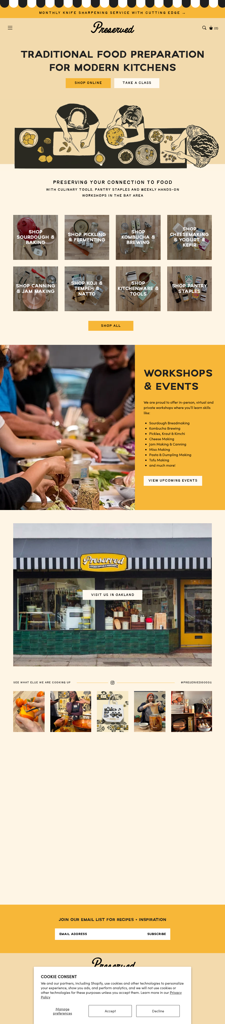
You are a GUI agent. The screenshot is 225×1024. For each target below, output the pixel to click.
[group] (112, 9)
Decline (158, 1011)
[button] (204, 28)
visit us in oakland (112, 595)
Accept (110, 1011)
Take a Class (136, 83)
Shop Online (88, 83)
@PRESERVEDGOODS (196, 682)
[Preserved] (112, 27)
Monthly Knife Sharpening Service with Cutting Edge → (112, 13)
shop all (111, 326)
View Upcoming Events (173, 480)
